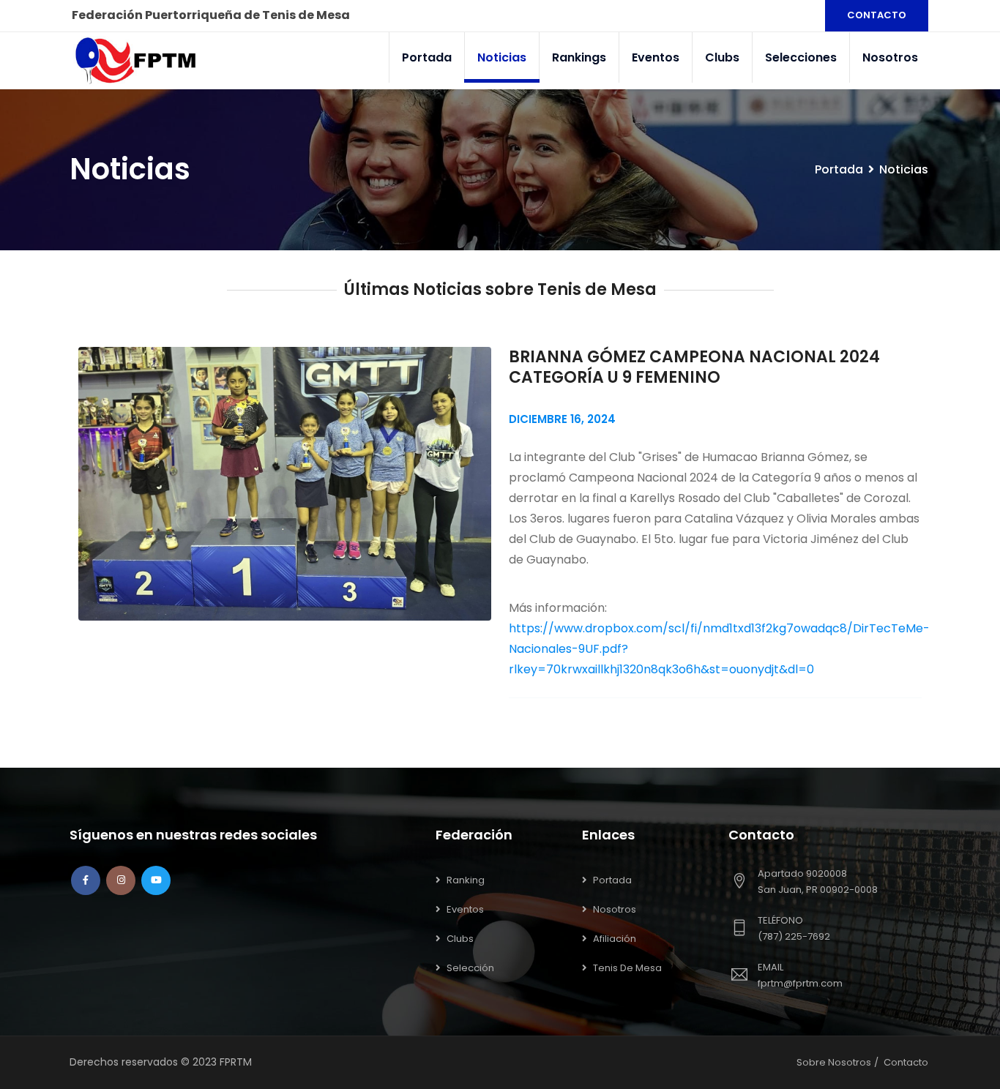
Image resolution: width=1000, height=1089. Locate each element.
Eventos (655, 57)
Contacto (906, 1062)
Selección (470, 968)
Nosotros (890, 57)
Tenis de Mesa (627, 968)
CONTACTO (876, 15)
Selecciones (801, 57)
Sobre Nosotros (833, 1062)
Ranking (466, 880)
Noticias (501, 57)
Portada (427, 57)
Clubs (722, 57)
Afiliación (614, 939)
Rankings (579, 57)
